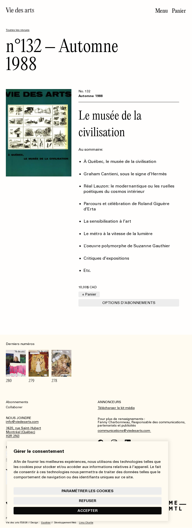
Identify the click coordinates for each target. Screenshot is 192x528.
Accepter (88, 510)
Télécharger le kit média (116, 408)
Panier (179, 10)
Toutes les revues (18, 30)
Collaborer (14, 407)
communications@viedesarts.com (124, 430)
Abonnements (17, 402)
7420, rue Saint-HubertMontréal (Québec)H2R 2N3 (23, 432)
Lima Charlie (86, 522)
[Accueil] (20, 9)
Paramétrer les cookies (88, 491)
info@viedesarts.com (22, 422)
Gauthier (46, 522)
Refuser (87, 500)
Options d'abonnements (128, 302)
